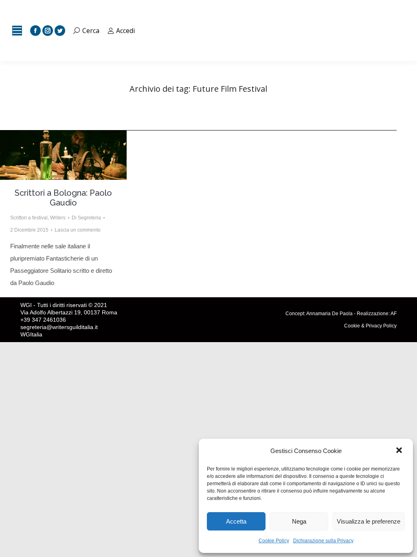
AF (394, 313)
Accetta (236, 521)
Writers (58, 218)
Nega (299, 521)
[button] (400, 451)
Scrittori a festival (29, 218)
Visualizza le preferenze (368, 521)
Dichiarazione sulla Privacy (323, 541)
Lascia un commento (78, 230)
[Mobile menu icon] (17, 30)
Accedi (125, 31)
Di (86, 218)
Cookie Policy (274, 541)
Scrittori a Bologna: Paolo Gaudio (63, 198)
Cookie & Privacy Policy (370, 326)
